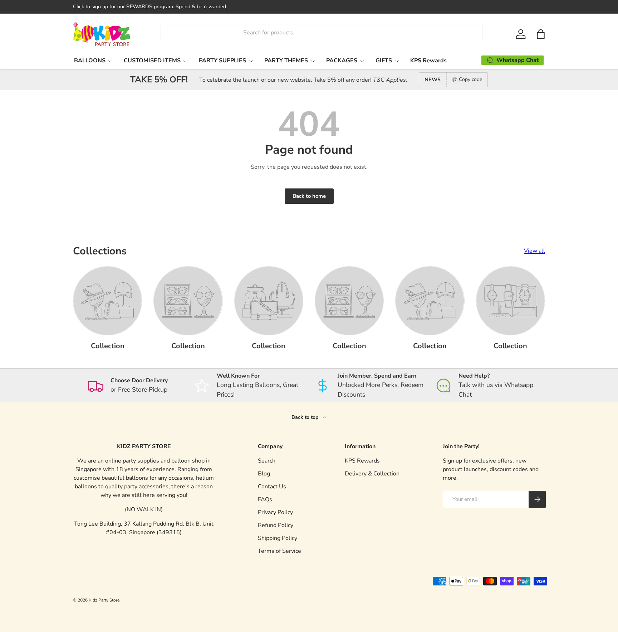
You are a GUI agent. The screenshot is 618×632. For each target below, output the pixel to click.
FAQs (265, 499)
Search (266, 461)
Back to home (309, 196)
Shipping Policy (277, 538)
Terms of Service (279, 551)
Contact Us (272, 486)
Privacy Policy (275, 512)
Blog (264, 474)
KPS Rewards (428, 60)
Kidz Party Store (104, 600)
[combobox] (321, 32)
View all (534, 251)
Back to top (305, 417)
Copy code (470, 79)
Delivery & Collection (372, 474)
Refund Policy (275, 525)
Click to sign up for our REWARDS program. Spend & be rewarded (149, 6)
